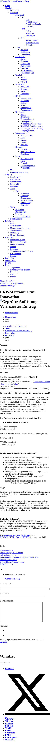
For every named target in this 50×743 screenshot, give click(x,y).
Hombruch (19, 112)
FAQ (17, 191)
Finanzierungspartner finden (11, 553)
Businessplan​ (20, 212)
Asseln (23, 77)
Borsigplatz (30, 36)
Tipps (12, 189)
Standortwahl (15, 177)
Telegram (9, 721)
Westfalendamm (32, 43)
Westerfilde (25, 168)
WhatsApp (10, 719)
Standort (8, 8)
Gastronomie (15, 253)
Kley (22, 138)
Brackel (18, 75)
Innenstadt (19, 15)
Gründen (8, 175)
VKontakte (10, 733)
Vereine (13, 170)
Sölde (23, 91)
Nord (23, 29)
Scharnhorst (20, 56)
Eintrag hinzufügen (8, 281)
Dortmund (14, 10)
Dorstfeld (29, 26)
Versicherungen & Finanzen (21, 251)
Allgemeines (15, 267)
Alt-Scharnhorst (27, 70)
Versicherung (26, 202)
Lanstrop (24, 68)
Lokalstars (9, 221)
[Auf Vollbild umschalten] (6, 662)
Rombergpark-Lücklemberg (32, 128)
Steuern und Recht (22, 216)
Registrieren (18, 283)
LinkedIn (9, 726)
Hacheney (25, 101)
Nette (23, 161)
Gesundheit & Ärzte (18, 242)
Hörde (18, 96)
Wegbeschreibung (12, 579)
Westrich (24, 145)
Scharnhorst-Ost (27, 73)
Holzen (23, 103)
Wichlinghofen (26, 110)
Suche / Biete (10, 260)
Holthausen (25, 52)
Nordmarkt (30, 33)
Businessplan (26, 198)
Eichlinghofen (26, 121)
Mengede (19, 156)
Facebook (9, 669)
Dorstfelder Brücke (33, 24)
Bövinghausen (26, 135)
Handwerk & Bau (17, 240)
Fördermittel (15, 184)
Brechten (24, 50)
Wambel (24, 80)
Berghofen (25, 87)
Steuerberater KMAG (21, 535)
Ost (22, 38)
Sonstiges (24, 205)
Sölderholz (25, 94)
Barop (23, 114)
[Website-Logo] (14, 1)
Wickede (24, 82)
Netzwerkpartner (17, 235)
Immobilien (9, 258)
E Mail (8, 735)
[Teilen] (4, 662)
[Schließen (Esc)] (1, 662)
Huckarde (19, 147)
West (22, 17)
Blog (7, 265)
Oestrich (24, 163)
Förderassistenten (7, 550)
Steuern (13, 277)
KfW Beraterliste (7, 564)
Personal (18, 214)
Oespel (23, 142)
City (27, 19)
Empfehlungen (16, 219)
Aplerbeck (19, 84)
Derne (23, 59)
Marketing (25, 196)
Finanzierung (15, 182)
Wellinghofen (26, 107)
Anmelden (4, 283)
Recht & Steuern (27, 200)
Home (7, 6)
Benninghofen (26, 98)
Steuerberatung (16, 230)
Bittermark (25, 117)
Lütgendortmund (22, 133)
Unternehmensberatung (19, 228)
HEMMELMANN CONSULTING (14, 537)
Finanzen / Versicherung (20, 270)
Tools (12, 207)
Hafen (28, 31)
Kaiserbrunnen (32, 40)
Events (8, 263)
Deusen (24, 149)
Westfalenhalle (31, 22)
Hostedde (24, 61)
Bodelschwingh (27, 158)
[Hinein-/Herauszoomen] (9, 662)
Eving (17, 47)
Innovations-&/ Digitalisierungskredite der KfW (19, 557)
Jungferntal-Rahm (28, 152)
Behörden (14, 186)
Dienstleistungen (17, 244)
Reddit (8, 730)
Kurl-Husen (25, 66)
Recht (12, 274)
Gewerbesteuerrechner (19, 172)
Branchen (9, 237)
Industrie (13, 256)
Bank (12, 223)
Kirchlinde (25, 154)
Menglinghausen (27, 131)
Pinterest (9, 723)
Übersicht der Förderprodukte (12, 562)
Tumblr (8, 728)
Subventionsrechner (8, 555)
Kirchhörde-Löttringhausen (32, 126)
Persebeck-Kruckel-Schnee (31, 124)
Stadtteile (14, 12)
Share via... (10, 740)
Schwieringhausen (28, 165)
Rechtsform (15, 179)
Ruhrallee (29, 45)
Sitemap (3, 642)
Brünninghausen (27, 119)
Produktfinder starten (8, 560)
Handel (13, 247)
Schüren (24, 89)
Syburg (23, 105)
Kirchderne (25, 63)
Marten (23, 140)
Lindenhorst (25, 54)
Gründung (25, 193)
